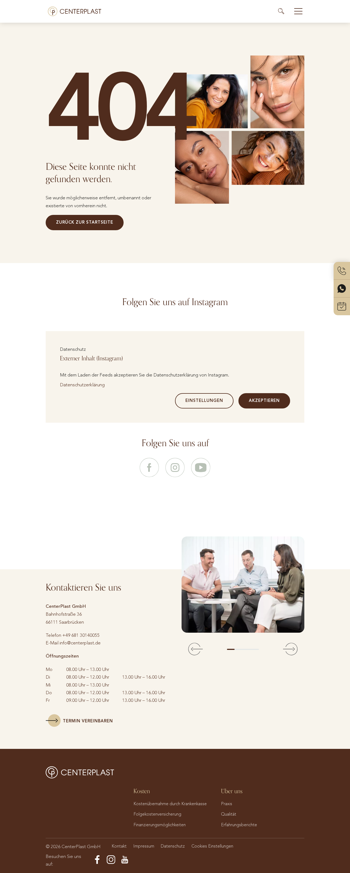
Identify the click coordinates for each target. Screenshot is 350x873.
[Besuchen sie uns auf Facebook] (149, 468)
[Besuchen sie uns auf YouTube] (200, 468)
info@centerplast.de (80, 643)
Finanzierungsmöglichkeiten (159, 824)
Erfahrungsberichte (239, 824)
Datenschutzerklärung (82, 384)
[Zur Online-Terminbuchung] (342, 306)
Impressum (143, 846)
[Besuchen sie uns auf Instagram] (175, 468)
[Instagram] (111, 860)
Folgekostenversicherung (157, 814)
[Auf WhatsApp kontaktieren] (342, 288)
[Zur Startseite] (74, 11)
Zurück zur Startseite (84, 222)
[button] (195, 649)
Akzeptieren (264, 400)
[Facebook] (97, 860)
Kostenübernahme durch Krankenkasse (170, 803)
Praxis (226, 803)
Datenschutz (173, 846)
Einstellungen (204, 400)
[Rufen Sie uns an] (342, 271)
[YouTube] (124, 860)
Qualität (228, 814)
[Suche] (283, 11)
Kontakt (119, 846)
